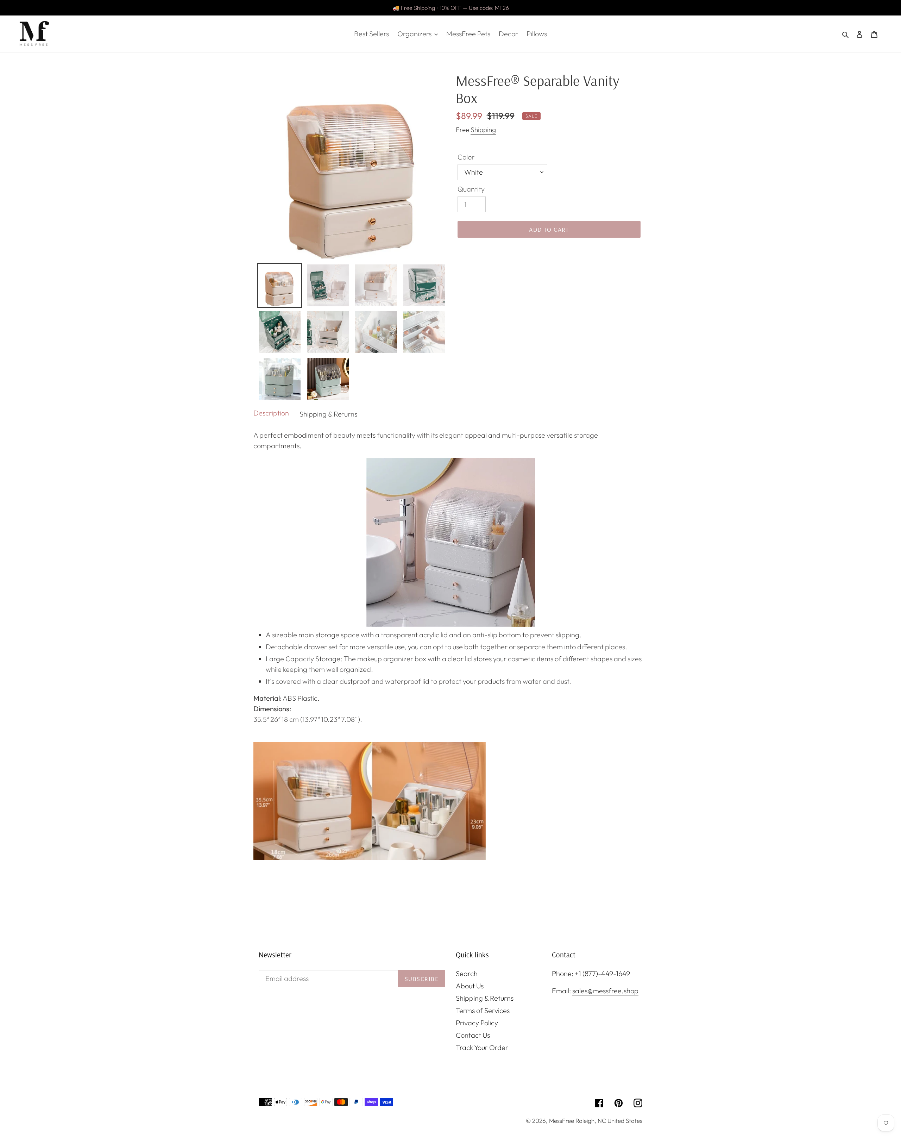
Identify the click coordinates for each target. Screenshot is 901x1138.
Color (466, 156)
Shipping (483, 129)
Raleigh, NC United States (608, 1120)
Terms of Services (483, 1010)
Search (467, 973)
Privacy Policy (477, 1022)
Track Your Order (482, 1047)
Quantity (471, 189)
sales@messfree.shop (605, 990)
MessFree (561, 1120)
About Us (470, 985)
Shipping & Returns (484, 998)
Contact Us (473, 1035)
